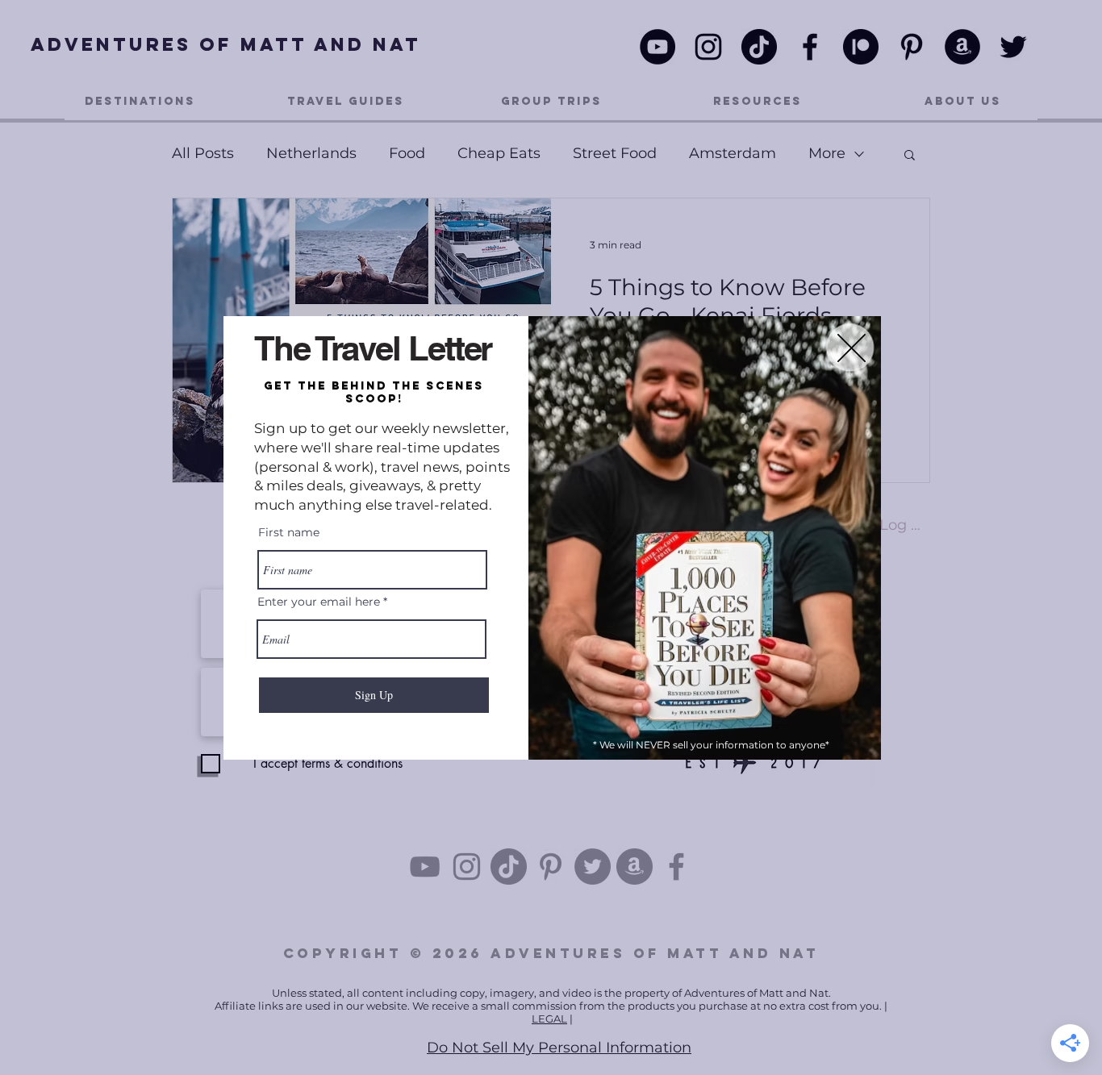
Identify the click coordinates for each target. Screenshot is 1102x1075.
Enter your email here (318, 601)
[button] (851, 348)
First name (288, 532)
